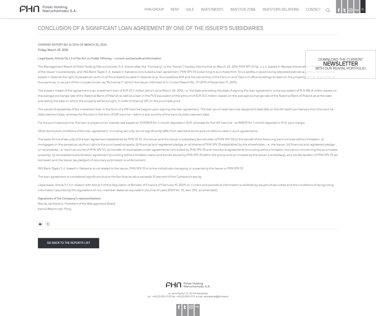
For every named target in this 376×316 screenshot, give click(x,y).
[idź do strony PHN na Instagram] (350, 10)
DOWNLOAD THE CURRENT (340, 59)
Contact (313, 9)
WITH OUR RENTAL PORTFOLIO (341, 68)
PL (362, 10)
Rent (175, 9)
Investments (212, 9)
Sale (190, 9)
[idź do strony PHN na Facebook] (338, 10)
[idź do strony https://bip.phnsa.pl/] (356, 10)
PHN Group (154, 9)
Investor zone (243, 9)
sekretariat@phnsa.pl (216, 297)
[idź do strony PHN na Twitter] (344, 10)
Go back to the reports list (68, 243)
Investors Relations (281, 9)
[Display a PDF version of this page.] (47, 224)
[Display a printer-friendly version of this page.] (40, 224)
